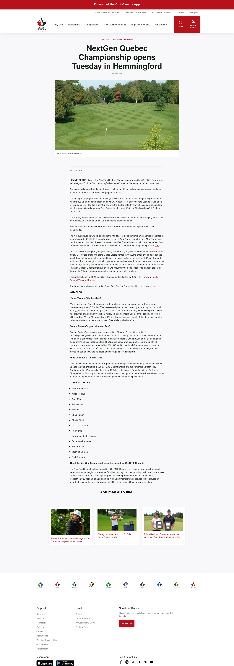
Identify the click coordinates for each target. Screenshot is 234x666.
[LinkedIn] (145, 662)
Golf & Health (42, 644)
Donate (181, 13)
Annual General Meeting (86, 622)
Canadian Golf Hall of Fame (107, 13)
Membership (74, 24)
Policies (79, 614)
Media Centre (42, 635)
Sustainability (42, 648)
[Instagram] (127, 662)
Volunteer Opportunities (46, 640)
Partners (40, 627)
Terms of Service (83, 618)
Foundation (41, 622)
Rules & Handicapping (115, 24)
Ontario (73, 280)
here (157, 245)
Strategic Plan (82, 627)
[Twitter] (133, 662)
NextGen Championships (123, 40)
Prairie (91, 280)
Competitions (92, 24)
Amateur (105, 40)
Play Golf (58, 24)
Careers (39, 631)
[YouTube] (151, 662)
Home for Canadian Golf (135, 13)
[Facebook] (120, 662)
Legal (79, 608)
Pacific (155, 276)
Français (194, 13)
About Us (40, 618)
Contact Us (41, 614)
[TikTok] (139, 662)
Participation (161, 24)
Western (82, 280)
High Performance (140, 24)
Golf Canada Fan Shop (161, 13)
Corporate (41, 608)
